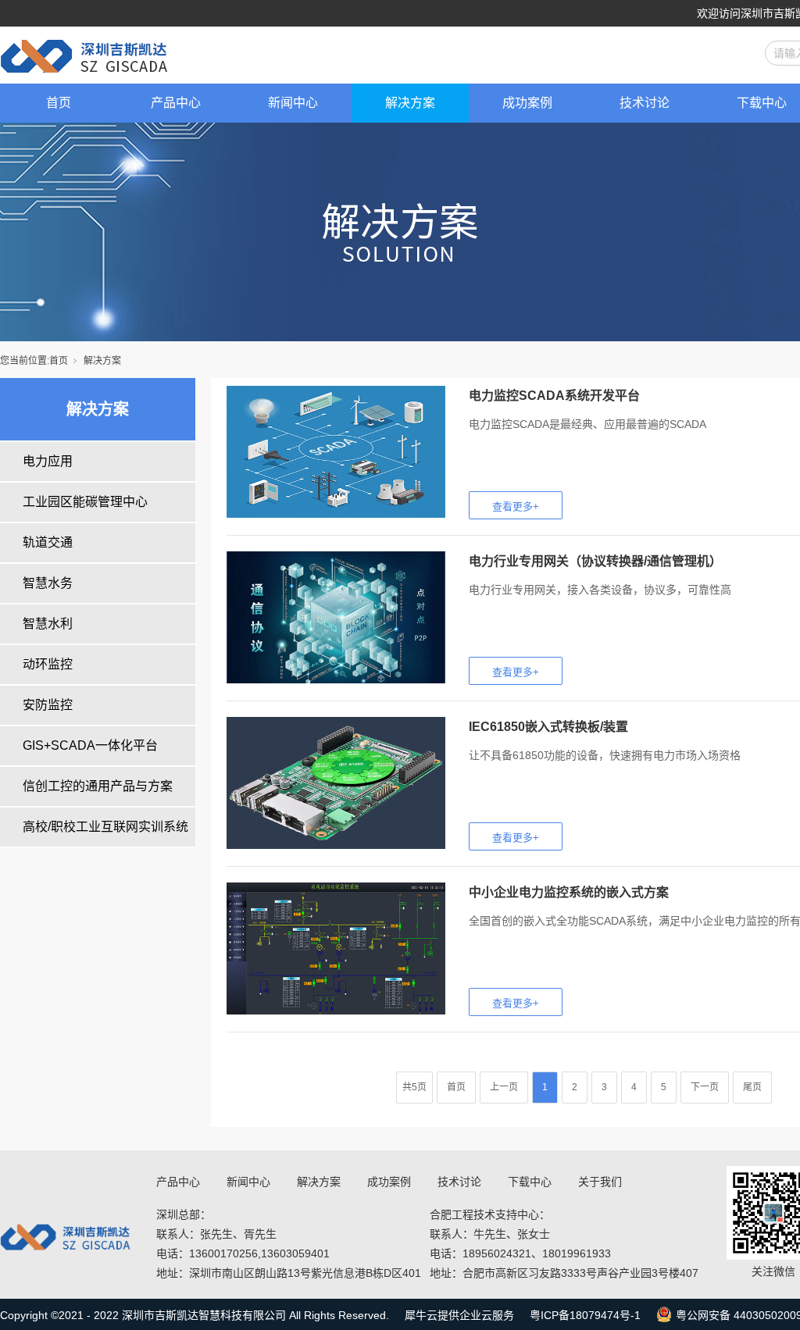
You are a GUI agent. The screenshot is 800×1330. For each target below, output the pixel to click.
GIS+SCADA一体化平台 (90, 745)
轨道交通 (48, 542)
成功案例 (527, 102)
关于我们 (600, 1181)
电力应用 (48, 461)
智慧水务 (48, 583)
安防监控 (48, 704)
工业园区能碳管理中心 (85, 501)
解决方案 (410, 102)
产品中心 (176, 102)
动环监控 (48, 664)
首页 (58, 102)
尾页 (752, 1087)
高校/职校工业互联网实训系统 (105, 826)
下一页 (705, 1087)
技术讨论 (645, 102)
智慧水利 (48, 623)
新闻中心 (293, 102)
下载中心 (530, 1181)
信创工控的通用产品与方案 (98, 786)
